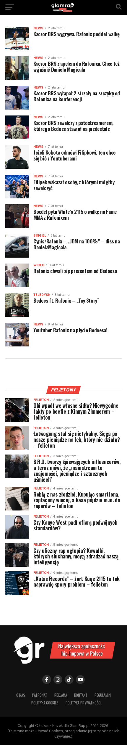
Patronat (39, 695)
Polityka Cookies (44, 703)
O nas (20, 695)
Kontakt (80, 695)
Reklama (60, 695)
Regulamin (103, 695)
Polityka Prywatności (83, 703)
